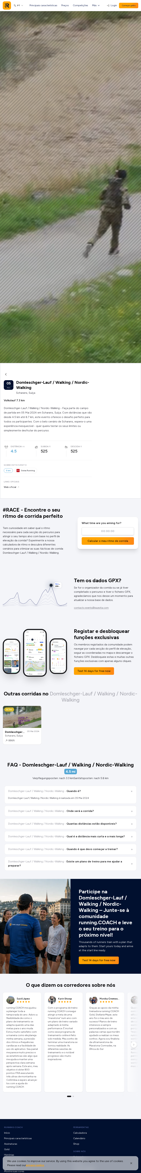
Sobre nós (79, 1151)
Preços (65, 5)
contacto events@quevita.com (91, 607)
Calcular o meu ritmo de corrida (108, 541)
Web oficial (10, 487)
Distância (16, 446)
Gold (6, 1149)
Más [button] (94, 5)
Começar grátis (128, 5)
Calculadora (80, 1132)
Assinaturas (10, 1143)
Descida (75, 446)
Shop (76, 1143)
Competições (80, 5)
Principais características (43, 5)
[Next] (134, 1045)
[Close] (131, 1163)
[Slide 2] (73, 1096)
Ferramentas (81, 1127)
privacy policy (35, 1165)
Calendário (79, 1138)
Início (7, 1132)
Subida (44, 446)
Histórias (9, 1154)
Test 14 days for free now (94, 671)
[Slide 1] (69, 1096)
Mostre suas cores (14, 1171)
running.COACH (13, 1127)
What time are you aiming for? (101, 523)
